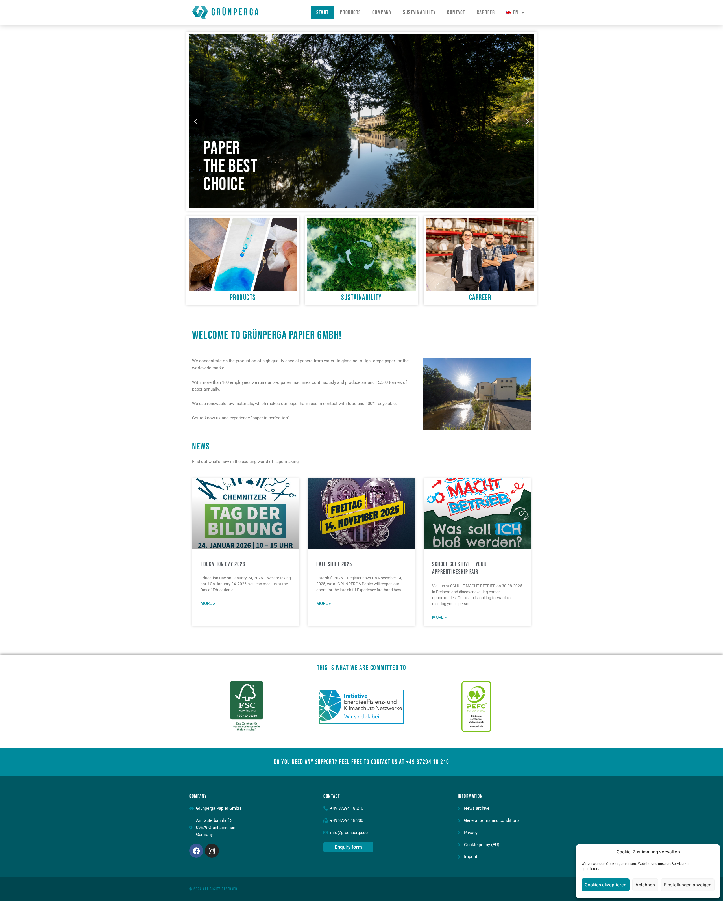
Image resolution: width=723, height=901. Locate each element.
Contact (456, 12)
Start (322, 12)
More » (208, 603)
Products (350, 12)
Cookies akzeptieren (605, 884)
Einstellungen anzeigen (687, 884)
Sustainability (419, 12)
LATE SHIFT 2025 (334, 564)
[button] (195, 121)
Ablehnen (645, 884)
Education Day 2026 (223, 564)
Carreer (486, 12)
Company (382, 12)
